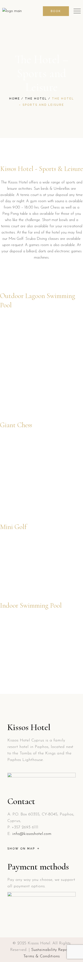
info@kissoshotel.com (31, 834)
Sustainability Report (51, 950)
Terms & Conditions (41, 956)
